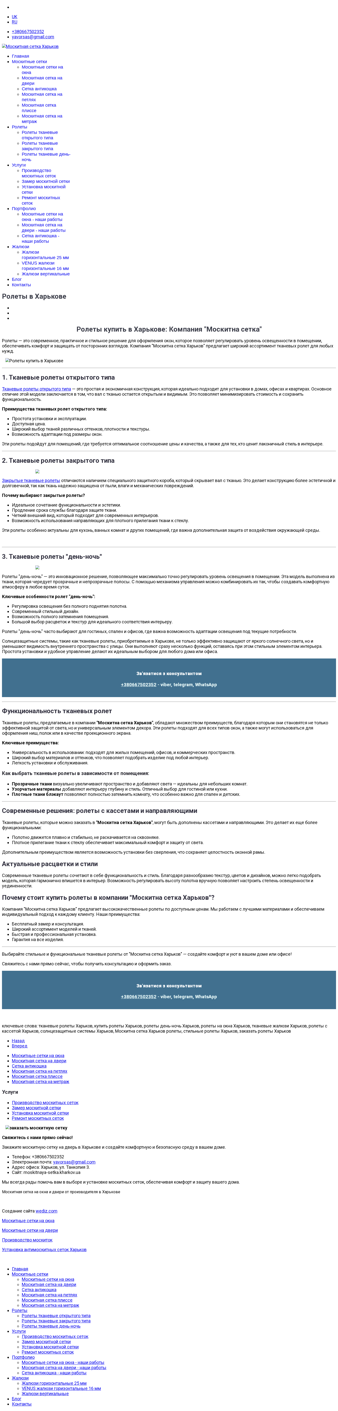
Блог (17, 279)
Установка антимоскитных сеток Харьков (44, 1249)
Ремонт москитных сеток (38, 1118)
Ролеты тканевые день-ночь (51, 1326)
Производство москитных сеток (45, 1102)
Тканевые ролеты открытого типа (36, 388)
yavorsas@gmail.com (33, 36)
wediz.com (46, 1211)
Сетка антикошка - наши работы (54, 1372)
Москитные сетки (29, 61)
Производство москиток (27, 1239)
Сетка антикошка (39, 88)
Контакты (21, 284)
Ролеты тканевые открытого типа (56, 1315)
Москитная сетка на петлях (39, 1071)
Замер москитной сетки (46, 181)
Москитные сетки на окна (38, 1055)
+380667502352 (28, 31)
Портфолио (24, 208)
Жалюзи (20, 246)
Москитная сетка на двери (39, 1060)
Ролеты (19, 126)
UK (14, 16)
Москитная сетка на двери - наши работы (64, 1367)
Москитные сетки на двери (30, 1230)
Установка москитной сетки (40, 1113)
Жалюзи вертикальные (46, 273)
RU (14, 21)
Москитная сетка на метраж (40, 1081)
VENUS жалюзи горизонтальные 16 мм (61, 1388)
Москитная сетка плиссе (37, 1076)
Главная (20, 56)
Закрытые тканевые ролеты (31, 480)
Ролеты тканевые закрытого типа (56, 1320)
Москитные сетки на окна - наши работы (63, 1362)
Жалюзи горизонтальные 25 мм (54, 1383)
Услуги (19, 165)
